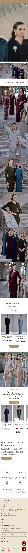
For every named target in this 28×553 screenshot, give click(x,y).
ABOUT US (4, 519)
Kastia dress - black (7, 336)
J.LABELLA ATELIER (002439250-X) (17, 546)
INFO (2, 522)
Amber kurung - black (19, 425)
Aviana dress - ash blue (20, 337)
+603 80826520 (7, 513)
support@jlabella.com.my (10, 515)
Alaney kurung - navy (6, 425)
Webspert (17, 548)
